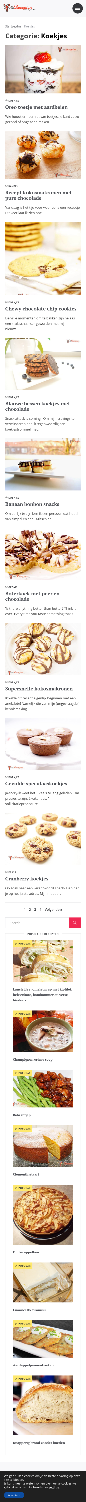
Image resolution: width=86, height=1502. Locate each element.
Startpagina (13, 26)
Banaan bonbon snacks (32, 504)
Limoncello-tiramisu (29, 1310)
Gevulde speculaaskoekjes (36, 783)
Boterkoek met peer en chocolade (32, 596)
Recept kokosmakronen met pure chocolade (38, 195)
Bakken (13, 186)
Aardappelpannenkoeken (33, 1365)
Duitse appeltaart (27, 1252)
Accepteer (14, 1495)
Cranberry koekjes (26, 878)
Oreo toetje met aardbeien (36, 107)
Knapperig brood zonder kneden (39, 1442)
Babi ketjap (22, 1115)
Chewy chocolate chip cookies (41, 308)
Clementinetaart (26, 1174)
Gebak (12, 587)
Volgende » (53, 909)
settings (54, 1487)
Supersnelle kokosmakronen (39, 688)
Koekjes (13, 100)
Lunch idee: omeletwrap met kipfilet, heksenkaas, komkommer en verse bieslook (42, 994)
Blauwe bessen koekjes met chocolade (37, 406)
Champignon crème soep (33, 1059)
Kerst (12, 872)
